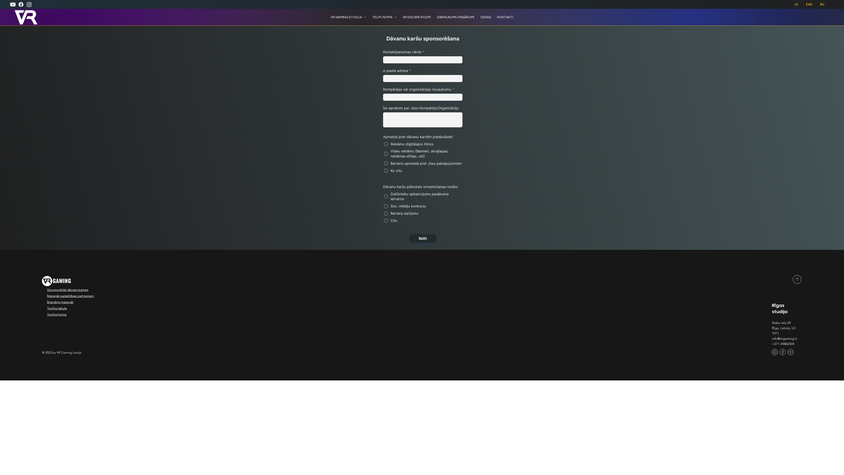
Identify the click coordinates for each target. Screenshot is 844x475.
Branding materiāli (60, 302)
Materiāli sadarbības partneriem (70, 296)
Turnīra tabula (57, 308)
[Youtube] (13, 4)
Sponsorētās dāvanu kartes (67, 290)
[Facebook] (21, 4)
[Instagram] (29, 4)
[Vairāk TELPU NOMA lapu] (395, 17)
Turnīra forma (56, 314)
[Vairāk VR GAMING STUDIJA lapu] (365, 17)
